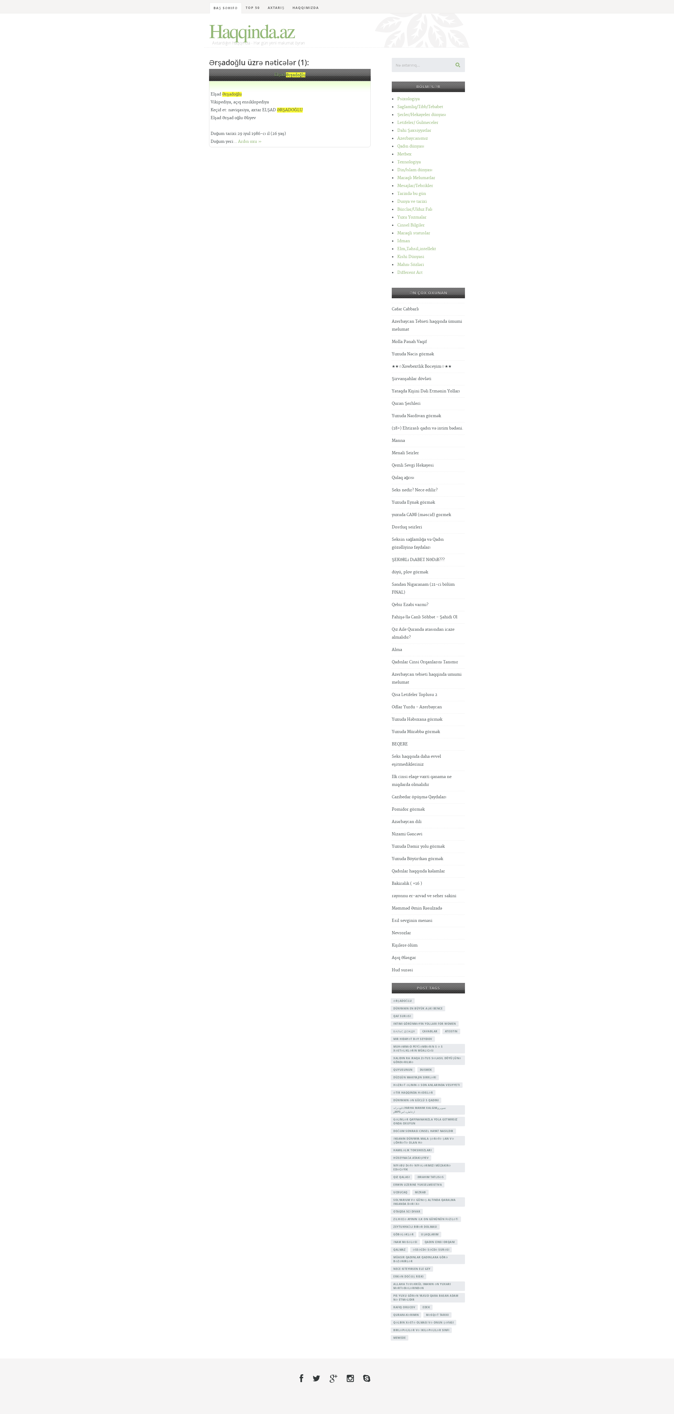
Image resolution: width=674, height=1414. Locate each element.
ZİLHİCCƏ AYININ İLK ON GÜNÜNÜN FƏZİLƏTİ (425, 1219)
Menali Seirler (405, 453)
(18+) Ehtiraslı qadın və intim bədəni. (427, 428)
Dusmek (426, 1070)
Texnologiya (409, 162)
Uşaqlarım (430, 1234)
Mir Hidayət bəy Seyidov (412, 1039)
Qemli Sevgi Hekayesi (413, 465)
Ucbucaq (400, 1192)
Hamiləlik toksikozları (412, 1150)
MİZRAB (420, 1192)
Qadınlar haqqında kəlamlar (418, 871)
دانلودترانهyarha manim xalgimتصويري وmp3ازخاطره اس (419, 1110)
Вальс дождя (404, 1031)
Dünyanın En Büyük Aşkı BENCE (418, 1008)
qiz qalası (401, 1177)
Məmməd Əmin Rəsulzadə (417, 908)
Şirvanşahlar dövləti (411, 378)
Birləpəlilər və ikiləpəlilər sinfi (421, 1330)
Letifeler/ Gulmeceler (417, 122)
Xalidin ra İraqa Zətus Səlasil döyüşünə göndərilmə (427, 1060)
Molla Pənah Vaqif (409, 341)
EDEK (426, 1307)
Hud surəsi (402, 970)
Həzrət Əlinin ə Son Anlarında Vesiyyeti (426, 1085)
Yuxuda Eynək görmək (413, 502)
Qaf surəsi (402, 1016)
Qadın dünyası (410, 146)
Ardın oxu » (250, 141)
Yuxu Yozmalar (412, 217)
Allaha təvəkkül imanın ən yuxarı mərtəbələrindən (422, 1286)
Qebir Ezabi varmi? (410, 604)
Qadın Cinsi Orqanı (440, 1242)
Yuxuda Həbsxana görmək (417, 719)
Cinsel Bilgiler (411, 225)
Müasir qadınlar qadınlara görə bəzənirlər (420, 1259)
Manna (398, 440)
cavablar (430, 1031)
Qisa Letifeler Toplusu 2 (414, 694)
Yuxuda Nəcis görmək (413, 354)
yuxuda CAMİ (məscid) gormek (421, 514)
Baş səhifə (226, 8)
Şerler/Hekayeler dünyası (421, 114)
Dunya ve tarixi (412, 201)
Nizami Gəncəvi (407, 834)
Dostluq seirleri (407, 527)
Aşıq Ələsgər (404, 957)
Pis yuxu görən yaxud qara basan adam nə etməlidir (425, 1297)
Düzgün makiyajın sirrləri (414, 1077)
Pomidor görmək (408, 809)
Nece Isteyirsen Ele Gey (411, 1269)
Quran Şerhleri (406, 403)
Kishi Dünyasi (410, 256)
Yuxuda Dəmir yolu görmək (418, 846)
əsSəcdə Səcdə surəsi (431, 1249)
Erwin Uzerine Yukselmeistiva (417, 1184)
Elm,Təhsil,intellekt (416, 248)
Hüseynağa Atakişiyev (411, 1158)
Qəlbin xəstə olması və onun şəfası (423, 1322)
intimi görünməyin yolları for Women (424, 1024)
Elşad (289, 74)
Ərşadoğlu (402, 1001)
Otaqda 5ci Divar (406, 1211)
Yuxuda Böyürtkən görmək (417, 858)
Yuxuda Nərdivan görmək (416, 415)
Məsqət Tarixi (437, 1315)
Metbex (404, 154)
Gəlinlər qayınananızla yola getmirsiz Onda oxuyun (425, 1121)
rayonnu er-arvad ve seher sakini (424, 895)
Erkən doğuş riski (408, 1276)
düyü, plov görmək (410, 572)
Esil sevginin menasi (412, 920)
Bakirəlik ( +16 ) (407, 883)
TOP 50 (253, 8)
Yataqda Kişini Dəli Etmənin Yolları (426, 391)
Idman (403, 241)
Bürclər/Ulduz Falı (414, 209)
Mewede (399, 1338)
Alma (397, 649)
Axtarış (276, 8)
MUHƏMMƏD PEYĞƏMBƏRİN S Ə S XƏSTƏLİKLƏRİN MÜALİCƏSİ (418, 1048)
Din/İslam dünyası (414, 170)
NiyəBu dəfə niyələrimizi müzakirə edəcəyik (422, 1167)
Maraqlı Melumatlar (416, 177)
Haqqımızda (306, 8)
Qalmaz (399, 1249)
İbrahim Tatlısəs (430, 1177)
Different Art (410, 272)
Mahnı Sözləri (410, 264)
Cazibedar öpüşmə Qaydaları (419, 797)
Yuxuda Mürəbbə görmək (416, 731)
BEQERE (400, 744)
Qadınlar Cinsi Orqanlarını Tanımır (425, 662)
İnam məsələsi (405, 1242)
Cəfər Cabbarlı (405, 309)
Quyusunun (403, 1070)
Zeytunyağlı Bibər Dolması (415, 1227)
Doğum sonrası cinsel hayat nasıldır (423, 1131)
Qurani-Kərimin (406, 1315)
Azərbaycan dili (407, 821)
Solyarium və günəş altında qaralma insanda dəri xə (424, 1202)
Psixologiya (408, 99)
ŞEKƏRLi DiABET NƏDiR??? (418, 559)
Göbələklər (403, 1234)
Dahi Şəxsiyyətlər (414, 130)
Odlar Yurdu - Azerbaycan (417, 707)
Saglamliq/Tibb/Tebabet (420, 106)
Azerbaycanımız (412, 138)
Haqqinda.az (251, 30)
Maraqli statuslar (413, 233)
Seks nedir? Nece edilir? (415, 490)
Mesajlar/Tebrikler (415, 185)
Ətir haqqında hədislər (413, 1092)
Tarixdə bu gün (411, 193)
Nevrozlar (401, 933)
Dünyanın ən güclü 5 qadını (416, 1100)
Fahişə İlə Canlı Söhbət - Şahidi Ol (424, 617)
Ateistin (451, 1031)
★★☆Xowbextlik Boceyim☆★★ (422, 366)
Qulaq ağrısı (403, 477)
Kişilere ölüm (405, 945)
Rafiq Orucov (404, 1307)
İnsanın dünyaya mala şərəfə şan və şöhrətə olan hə (423, 1140)
